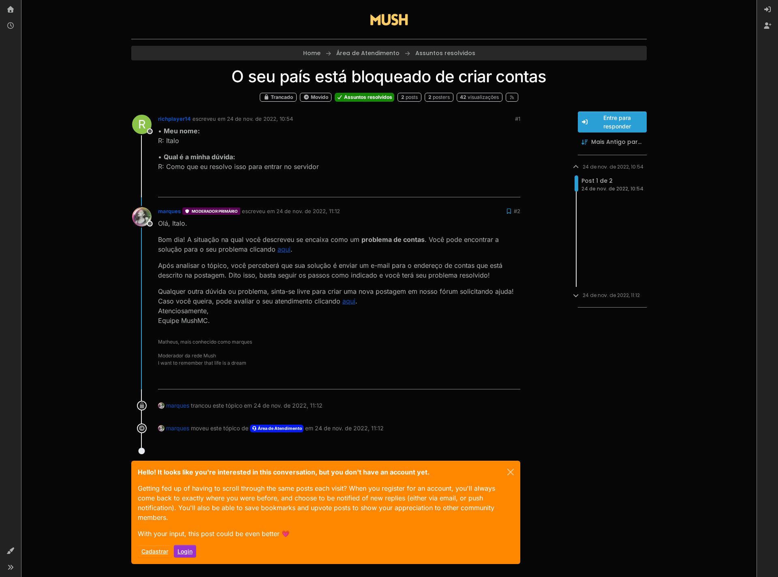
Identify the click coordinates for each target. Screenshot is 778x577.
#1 (517, 118)
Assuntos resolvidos (367, 97)
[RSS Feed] (512, 97)
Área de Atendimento (279, 428)
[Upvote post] (484, 187)
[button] (10, 551)
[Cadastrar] (767, 25)
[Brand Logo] (389, 19)
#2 (517, 211)
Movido (319, 97)
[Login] (767, 9)
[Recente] (10, 25)
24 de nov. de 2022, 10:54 (260, 118)
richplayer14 (174, 118)
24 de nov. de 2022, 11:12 (308, 211)
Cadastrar (154, 551)
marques (169, 211)
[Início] (10, 9)
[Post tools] (513, 187)
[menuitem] (767, 9)
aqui (284, 249)
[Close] (510, 472)
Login (184, 551)
